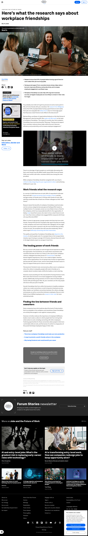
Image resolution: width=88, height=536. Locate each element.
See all (84, 421)
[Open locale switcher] (2, 532)
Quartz (4, 30)
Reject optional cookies (76, 525)
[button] (55, 148)
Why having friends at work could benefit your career (40, 340)
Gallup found (43, 110)
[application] (54, 148)
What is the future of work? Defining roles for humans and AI (11, 482)
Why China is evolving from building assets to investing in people (54, 483)
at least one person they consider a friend (44, 195)
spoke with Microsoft (50, 118)
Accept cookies (44, 357)
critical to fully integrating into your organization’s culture (39, 182)
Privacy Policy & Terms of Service (44, 527)
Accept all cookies (76, 528)
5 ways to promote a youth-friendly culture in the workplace (42, 337)
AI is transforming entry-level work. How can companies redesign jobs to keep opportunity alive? (64, 455)
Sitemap (44, 529)
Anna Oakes (5, 79)
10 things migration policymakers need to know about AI (33, 482)
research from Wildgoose (57, 107)
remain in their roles (50, 294)
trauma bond (50, 255)
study (28, 213)
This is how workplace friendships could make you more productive (44, 334)
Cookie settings (75, 532)
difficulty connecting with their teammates (43, 230)
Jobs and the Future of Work (11, 9)
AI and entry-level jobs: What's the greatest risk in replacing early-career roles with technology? (21, 455)
